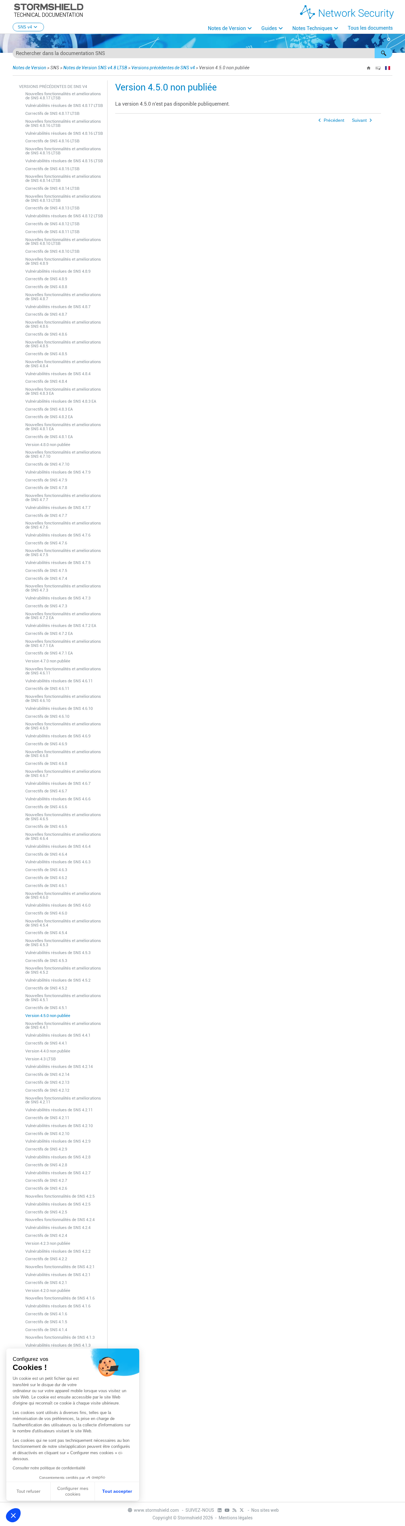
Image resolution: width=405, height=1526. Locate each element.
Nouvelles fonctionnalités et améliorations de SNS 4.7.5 (63, 552)
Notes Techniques (312, 28)
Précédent (334, 120)
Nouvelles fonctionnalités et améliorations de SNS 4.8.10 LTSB (63, 241)
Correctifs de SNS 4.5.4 (46, 932)
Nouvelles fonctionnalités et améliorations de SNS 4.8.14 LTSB (63, 178)
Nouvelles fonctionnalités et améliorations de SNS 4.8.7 (63, 296)
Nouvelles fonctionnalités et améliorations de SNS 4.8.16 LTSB (63, 123)
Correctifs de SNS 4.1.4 (46, 1329)
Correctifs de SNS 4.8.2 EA (49, 416)
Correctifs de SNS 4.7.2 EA (49, 633)
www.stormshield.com (157, 1510)
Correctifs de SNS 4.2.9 (46, 1149)
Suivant (359, 120)
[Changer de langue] (387, 68)
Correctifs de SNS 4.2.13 (47, 1082)
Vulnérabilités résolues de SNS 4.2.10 (59, 1125)
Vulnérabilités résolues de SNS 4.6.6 (57, 799)
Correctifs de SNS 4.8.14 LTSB (52, 188)
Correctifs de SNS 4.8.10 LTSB (52, 251)
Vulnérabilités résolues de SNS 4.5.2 (57, 980)
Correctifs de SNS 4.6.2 (46, 877)
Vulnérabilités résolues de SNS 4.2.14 (59, 1066)
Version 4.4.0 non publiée (47, 1051)
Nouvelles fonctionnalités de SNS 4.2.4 (60, 1219)
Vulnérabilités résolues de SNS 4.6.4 (57, 846)
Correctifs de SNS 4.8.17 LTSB (52, 113)
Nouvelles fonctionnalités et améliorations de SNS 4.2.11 (63, 1100)
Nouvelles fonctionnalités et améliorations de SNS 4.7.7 (63, 497)
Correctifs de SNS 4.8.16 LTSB (52, 141)
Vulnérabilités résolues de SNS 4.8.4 (57, 373)
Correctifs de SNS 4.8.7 (46, 314)
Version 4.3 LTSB (40, 1059)
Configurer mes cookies (72, 1491)
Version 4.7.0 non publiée (47, 661)
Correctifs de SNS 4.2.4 (46, 1235)
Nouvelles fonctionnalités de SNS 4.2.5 (60, 1196)
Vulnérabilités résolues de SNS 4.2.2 (57, 1251)
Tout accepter (117, 1491)
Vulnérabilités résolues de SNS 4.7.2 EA (60, 625)
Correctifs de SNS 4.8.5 (46, 353)
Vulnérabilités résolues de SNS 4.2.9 (57, 1141)
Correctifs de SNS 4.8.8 (46, 286)
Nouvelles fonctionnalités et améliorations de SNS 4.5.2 (63, 970)
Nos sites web (265, 1510)
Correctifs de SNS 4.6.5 (46, 826)
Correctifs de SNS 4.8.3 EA (49, 409)
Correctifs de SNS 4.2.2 (46, 1258)
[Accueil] (368, 68)
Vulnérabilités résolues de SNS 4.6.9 (57, 736)
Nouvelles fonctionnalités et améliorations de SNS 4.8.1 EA (63, 426)
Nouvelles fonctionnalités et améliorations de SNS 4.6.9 (63, 726)
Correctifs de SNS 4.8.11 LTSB (52, 231)
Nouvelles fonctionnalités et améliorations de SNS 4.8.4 (63, 363)
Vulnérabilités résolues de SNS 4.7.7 (57, 507)
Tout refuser (28, 1491)
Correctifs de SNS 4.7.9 (46, 480)
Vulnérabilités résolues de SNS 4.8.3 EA (60, 401)
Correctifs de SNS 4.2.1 (46, 1282)
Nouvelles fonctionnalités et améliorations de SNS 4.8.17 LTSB (63, 95)
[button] (383, 53)
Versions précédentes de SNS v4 (163, 67)
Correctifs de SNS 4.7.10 (47, 464)
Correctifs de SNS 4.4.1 (46, 1043)
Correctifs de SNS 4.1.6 (46, 1314)
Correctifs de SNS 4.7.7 (46, 515)
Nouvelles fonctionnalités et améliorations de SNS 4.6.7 (63, 773)
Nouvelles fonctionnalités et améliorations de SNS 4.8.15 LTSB (63, 150)
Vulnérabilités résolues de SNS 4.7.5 (57, 562)
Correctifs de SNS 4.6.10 (47, 716)
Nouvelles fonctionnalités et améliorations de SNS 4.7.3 (63, 588)
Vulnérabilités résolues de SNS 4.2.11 (59, 1109)
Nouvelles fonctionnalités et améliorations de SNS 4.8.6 (63, 324)
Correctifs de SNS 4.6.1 (46, 885)
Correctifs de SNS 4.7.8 (46, 487)
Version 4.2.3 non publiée (47, 1243)
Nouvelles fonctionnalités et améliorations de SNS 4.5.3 (63, 942)
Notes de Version (227, 28)
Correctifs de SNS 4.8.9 (46, 278)
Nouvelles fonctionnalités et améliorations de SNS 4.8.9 (63, 261)
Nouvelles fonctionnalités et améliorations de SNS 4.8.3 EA (63, 391)
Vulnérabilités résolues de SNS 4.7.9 (57, 472)
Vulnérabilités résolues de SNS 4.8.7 (57, 306)
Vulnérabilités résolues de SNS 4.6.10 (59, 708)
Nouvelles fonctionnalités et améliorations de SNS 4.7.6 (63, 525)
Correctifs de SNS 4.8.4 (46, 381)
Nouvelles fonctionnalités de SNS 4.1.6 (60, 1298)
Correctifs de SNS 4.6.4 (46, 854)
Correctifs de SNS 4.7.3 (46, 606)
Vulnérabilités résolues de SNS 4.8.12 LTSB (64, 216)
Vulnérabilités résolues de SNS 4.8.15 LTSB (64, 160)
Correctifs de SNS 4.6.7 (46, 791)
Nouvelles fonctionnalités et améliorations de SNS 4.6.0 (63, 895)
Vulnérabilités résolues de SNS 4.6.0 (57, 905)
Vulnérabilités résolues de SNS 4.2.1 (57, 1274)
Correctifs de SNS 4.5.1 (46, 1007)
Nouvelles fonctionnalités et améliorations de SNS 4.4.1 (63, 1025)
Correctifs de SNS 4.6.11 (47, 688)
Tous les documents (370, 28)
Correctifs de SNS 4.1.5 (46, 1321)
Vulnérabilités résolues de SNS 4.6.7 (57, 783)
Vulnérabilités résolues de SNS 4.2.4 (57, 1227)
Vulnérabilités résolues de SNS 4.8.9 (57, 271)
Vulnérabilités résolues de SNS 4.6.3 (57, 861)
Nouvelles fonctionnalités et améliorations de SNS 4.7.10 (63, 454)
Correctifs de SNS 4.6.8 (46, 763)
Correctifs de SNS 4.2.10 (47, 1133)
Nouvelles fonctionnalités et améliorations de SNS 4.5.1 (63, 997)
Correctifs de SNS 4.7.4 (46, 578)
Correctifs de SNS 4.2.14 (47, 1074)
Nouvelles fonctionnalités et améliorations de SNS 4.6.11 (63, 671)
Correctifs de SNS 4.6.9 (46, 743)
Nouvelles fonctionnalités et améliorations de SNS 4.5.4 (63, 923)
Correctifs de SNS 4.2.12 (47, 1090)
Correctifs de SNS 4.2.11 (47, 1117)
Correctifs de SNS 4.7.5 (46, 570)
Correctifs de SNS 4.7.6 (46, 543)
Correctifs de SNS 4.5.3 (46, 960)
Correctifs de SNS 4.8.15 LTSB (52, 168)
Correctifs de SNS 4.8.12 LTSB (52, 223)
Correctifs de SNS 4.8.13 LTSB (52, 208)
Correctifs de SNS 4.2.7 (46, 1180)
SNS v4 (25, 27)
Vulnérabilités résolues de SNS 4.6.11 (59, 681)
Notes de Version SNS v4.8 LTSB (95, 67)
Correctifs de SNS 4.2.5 (46, 1212)
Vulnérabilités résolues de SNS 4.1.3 (57, 1345)
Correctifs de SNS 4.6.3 (46, 869)
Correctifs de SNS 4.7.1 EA (49, 653)
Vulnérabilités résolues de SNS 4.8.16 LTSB (64, 133)
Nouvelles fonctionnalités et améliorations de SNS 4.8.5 (63, 344)
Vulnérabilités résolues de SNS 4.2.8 (57, 1157)
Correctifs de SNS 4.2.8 (46, 1165)
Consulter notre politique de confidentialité (49, 1468)
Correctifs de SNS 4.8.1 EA (49, 436)
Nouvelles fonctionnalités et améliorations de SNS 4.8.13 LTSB (63, 198)
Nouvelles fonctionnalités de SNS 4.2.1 (60, 1266)
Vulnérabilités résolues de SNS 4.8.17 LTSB (64, 105)
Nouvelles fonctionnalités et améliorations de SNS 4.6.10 (63, 698)
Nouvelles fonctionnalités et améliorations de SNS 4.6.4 (63, 836)
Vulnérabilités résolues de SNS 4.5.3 (57, 952)
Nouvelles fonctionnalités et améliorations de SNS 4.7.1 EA (63, 643)
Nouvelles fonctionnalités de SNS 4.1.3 (60, 1337)
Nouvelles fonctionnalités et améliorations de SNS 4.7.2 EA (63, 615)
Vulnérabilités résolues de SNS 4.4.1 (57, 1035)
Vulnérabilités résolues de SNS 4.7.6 (57, 535)
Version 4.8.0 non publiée (47, 444)
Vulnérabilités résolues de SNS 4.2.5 (57, 1204)
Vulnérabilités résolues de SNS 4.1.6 (57, 1306)
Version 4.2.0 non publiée (47, 1290)
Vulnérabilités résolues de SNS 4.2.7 (57, 1172)
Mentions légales (235, 1517)
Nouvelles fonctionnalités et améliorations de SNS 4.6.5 (63, 816)
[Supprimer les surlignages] (378, 68)
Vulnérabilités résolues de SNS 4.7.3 (57, 598)
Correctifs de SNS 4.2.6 (46, 1188)
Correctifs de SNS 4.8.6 (46, 334)
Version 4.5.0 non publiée (47, 1015)
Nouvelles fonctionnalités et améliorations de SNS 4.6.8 (63, 753)
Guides (269, 28)
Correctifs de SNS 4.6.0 (46, 913)
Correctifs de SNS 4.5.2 (46, 988)
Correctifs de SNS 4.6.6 (46, 806)
